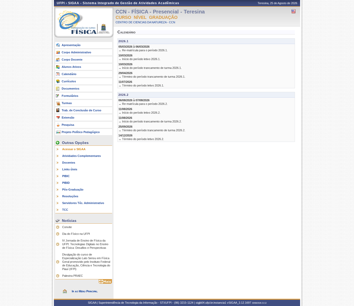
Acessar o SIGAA (74, 149)
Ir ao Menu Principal (85, 291)
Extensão (68, 117)
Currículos (69, 81)
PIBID (66, 182)
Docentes (68, 162)
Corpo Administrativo (76, 52)
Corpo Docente (72, 59)
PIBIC (66, 176)
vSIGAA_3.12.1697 (239, 302)
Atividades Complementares (81, 155)
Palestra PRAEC (72, 275)
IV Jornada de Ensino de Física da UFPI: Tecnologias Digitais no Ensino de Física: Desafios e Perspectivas (85, 244)
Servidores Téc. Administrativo (83, 203)
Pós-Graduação (72, 189)
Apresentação (71, 45)
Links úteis (69, 169)
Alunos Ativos (71, 66)
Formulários (70, 95)
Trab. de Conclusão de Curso (81, 110)
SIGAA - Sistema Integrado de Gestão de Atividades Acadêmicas (123, 3)
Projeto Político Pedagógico (81, 132)
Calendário (69, 74)
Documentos (70, 88)
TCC (65, 209)
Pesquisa (68, 124)
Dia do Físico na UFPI (76, 233)
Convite (67, 227)
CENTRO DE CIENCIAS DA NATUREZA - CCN (145, 22)
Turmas (67, 103)
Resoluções (70, 196)
